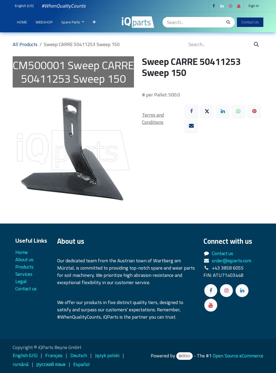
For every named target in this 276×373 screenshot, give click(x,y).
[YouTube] (239, 6)
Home (21, 252)
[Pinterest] (254, 111)
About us (24, 259)
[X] (207, 111)
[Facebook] (214, 6)
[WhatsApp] (238, 111)
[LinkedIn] (222, 6)
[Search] (228, 22)
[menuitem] (22, 22)
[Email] (191, 125)
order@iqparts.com (231, 260)
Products (24, 266)
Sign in (253, 5)
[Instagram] (230, 6)
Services (23, 274)
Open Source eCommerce (238, 355)
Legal (21, 281)
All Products (25, 44)
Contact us (222, 253)
